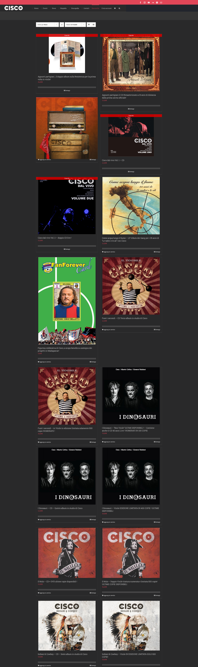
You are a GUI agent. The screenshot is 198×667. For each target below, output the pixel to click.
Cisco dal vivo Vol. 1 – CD (113, 160)
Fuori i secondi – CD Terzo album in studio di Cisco (124, 318)
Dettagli (67, 90)
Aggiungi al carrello (45, 159)
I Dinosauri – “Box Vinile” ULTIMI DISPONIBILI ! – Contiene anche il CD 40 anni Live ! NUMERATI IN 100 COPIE (128, 429)
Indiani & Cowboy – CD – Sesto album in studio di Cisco (62, 654)
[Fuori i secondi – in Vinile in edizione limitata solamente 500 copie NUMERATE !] (67, 396)
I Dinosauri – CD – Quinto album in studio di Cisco (60, 508)
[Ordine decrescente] (62, 24)
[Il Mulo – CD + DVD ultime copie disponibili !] (67, 552)
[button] (119, 8)
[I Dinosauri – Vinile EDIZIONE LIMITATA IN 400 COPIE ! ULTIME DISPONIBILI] (131, 476)
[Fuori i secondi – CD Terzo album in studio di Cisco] (131, 286)
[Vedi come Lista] (93, 24)
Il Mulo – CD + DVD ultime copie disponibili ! (57, 581)
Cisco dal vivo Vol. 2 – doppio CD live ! (55, 237)
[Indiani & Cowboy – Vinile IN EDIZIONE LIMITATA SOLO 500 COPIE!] (131, 625)
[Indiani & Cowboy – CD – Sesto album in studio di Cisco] (67, 625)
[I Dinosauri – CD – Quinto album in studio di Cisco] (67, 476)
